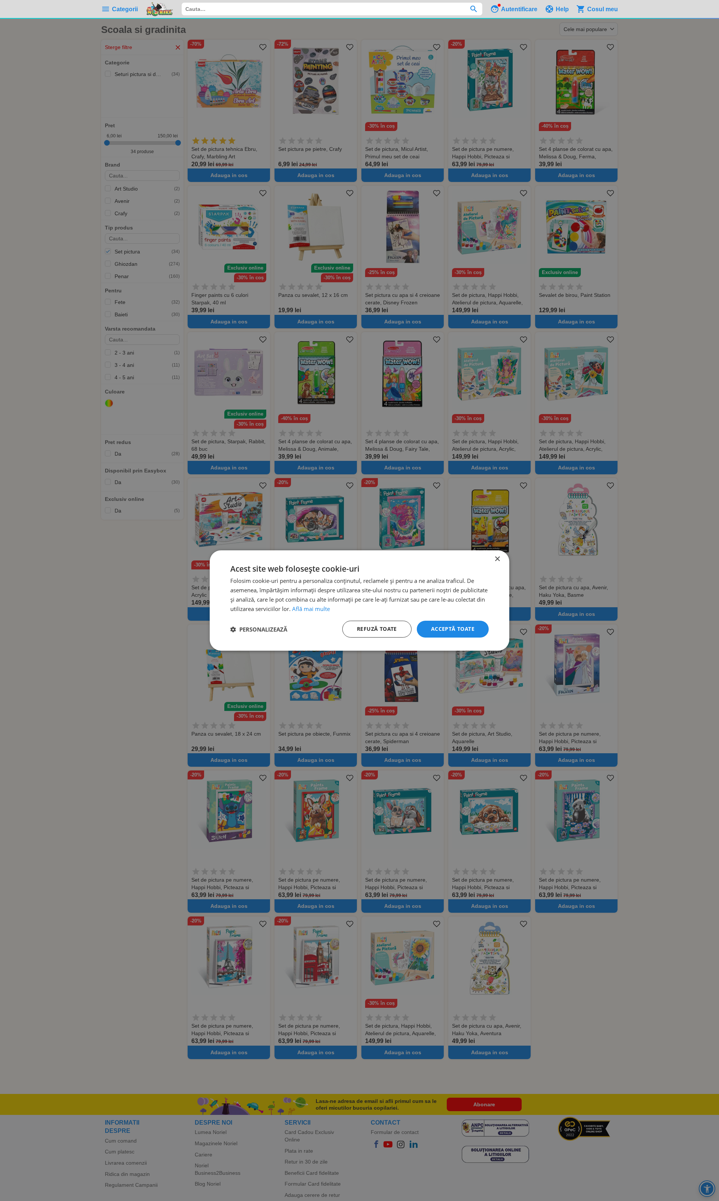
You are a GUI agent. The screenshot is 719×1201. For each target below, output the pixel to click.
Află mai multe (311, 608)
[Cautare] (473, 9)
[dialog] (359, 600)
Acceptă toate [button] (452, 628)
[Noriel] (159, 8)
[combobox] (332, 9)
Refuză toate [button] (377, 628)
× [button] (497, 559)
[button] (258, 629)
